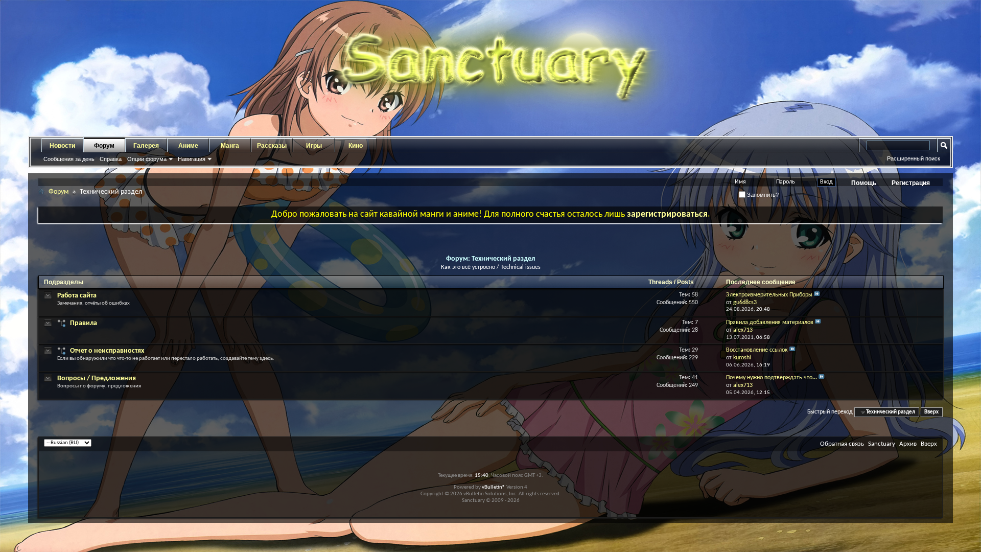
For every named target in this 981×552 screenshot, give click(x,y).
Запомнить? (762, 195)
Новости (62, 145)
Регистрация (911, 183)
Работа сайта (77, 296)
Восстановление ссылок (757, 350)
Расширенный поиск (913, 158)
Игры (314, 145)
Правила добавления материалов (769, 322)
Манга (230, 145)
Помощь (863, 183)
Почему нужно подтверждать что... (771, 378)
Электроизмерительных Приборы (769, 295)
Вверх (931, 412)
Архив (908, 444)
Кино (355, 145)
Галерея (146, 145)
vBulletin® (493, 487)
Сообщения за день (69, 159)
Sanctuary (881, 444)
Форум (104, 145)
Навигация (191, 159)
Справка (111, 159)
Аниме (188, 145)
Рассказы (272, 145)
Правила (83, 323)
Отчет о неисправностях (107, 351)
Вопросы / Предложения (96, 378)
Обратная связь (842, 444)
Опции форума (147, 159)
